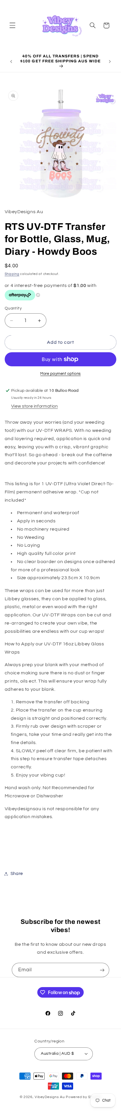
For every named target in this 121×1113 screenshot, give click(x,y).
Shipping (12, 274)
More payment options (60, 374)
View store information (34, 406)
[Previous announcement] (11, 61)
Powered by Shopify (83, 1097)
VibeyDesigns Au (50, 1097)
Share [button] (17, 873)
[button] (12, 25)
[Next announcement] (109, 61)
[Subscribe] (102, 970)
